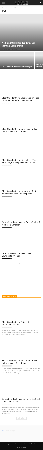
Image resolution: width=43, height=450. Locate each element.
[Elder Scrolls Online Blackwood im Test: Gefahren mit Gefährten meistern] (21, 85)
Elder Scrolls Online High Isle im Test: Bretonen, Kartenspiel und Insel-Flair (19, 161)
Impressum (10, 444)
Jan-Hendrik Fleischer (8, 49)
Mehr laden (21, 418)
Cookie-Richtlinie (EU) (30, 444)
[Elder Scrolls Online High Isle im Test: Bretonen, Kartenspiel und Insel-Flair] (21, 148)
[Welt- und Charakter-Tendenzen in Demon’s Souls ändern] (21, 32)
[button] (40, 2)
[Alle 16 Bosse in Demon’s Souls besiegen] (17, 64)
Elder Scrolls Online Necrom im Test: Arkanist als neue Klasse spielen (19, 192)
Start (3, 8)
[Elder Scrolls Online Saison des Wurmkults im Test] (21, 241)
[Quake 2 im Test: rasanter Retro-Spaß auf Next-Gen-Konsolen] (21, 210)
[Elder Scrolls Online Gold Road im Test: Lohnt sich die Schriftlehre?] (21, 116)
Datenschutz (18, 444)
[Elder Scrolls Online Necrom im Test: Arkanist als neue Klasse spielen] (21, 179)
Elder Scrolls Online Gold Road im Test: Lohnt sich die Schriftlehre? (20, 130)
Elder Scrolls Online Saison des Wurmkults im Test (16, 254)
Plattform (9, 8)
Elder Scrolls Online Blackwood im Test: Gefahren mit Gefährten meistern (20, 99)
